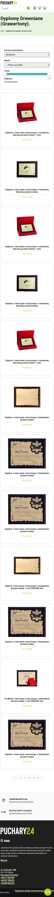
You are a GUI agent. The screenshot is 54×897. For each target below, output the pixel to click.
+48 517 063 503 (7, 878)
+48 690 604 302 (7, 883)
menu (48, 892)
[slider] (4, 74)
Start (2, 31)
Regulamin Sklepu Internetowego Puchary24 (34, 891)
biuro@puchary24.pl (9, 875)
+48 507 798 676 (7, 880)
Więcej (4, 860)
